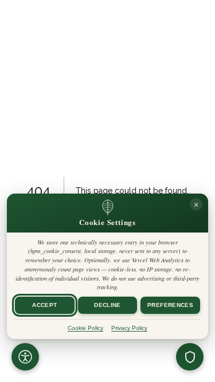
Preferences (170, 305)
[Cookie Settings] (190, 357)
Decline (107, 305)
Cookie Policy (85, 328)
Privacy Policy (129, 328)
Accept (44, 305)
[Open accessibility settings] (25, 357)
